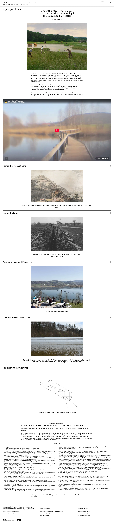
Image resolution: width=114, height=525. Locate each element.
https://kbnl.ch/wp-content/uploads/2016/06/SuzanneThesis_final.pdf (29, 479)
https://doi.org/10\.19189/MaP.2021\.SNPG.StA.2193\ (36, 459)
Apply (31, 2)
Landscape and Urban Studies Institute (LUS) (14, 510)
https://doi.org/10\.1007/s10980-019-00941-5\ (95, 489)
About (37, 2)
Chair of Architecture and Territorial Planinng (51, 511)
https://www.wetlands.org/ (72, 487)
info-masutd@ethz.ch (12, 513)
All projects (24, 4)
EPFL (106, 2)
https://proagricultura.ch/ (72, 454)
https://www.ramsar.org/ (79, 475)
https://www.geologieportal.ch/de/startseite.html (12, 468)
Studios (5, 4)
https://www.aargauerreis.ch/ (12, 446)
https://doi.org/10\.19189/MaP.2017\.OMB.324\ (96, 456)
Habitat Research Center (9, 511)
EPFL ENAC (81, 506)
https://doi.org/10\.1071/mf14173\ (39, 462)
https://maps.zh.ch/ (33, 450)
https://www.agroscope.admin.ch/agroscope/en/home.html (10, 447)
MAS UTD (5, 2)
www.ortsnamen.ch (73, 462)
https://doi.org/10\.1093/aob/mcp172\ (80, 481)
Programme (23, 2)
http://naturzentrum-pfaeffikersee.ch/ (74, 450)
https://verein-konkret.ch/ (68, 479)
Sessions (16, 4)
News (14, 2)
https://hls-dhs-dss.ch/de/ (22, 484)
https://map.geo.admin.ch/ (85, 472)
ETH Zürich (100, 2)
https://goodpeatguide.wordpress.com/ (71, 473)
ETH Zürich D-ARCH (45, 506)
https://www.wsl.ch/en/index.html (97, 471)
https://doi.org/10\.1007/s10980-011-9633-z (44, 473)
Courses (10, 4)
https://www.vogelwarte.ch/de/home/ (66, 485)
